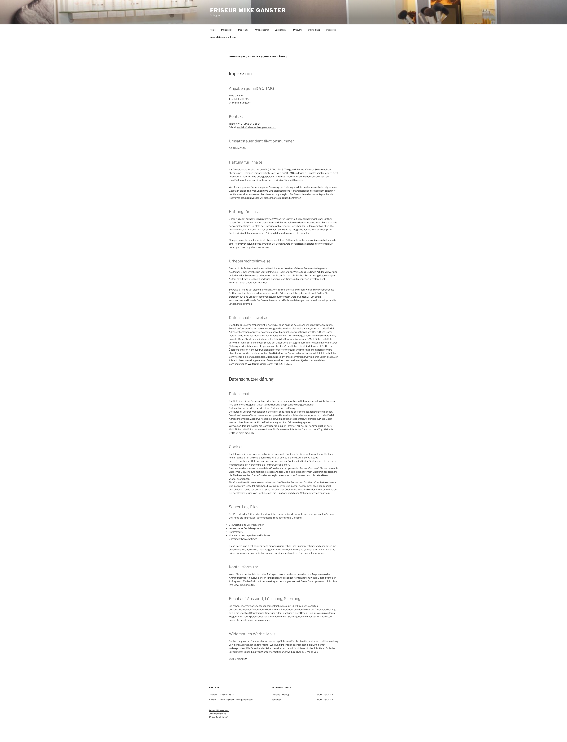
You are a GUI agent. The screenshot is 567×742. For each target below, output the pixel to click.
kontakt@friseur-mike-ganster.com (256, 127)
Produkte (297, 29)
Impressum (331, 29)
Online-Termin (262, 29)
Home (213, 29)
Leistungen (280, 29)
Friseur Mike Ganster (248, 10)
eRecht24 (242, 659)
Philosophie (227, 29)
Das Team (243, 29)
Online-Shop (314, 29)
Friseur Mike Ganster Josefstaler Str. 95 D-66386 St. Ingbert (219, 713)
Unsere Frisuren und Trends (223, 37)
